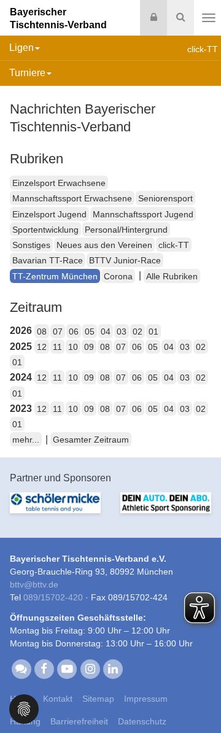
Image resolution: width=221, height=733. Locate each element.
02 (137, 331)
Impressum (146, 699)
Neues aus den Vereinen (104, 245)
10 (73, 347)
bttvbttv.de (34, 584)
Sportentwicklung (45, 230)
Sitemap (98, 699)
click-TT (173, 245)
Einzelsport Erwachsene (59, 183)
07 (58, 331)
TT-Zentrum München (55, 276)
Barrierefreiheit (79, 721)
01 (153, 331)
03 (121, 331)
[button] (24, 708)
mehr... (25, 439)
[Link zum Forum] (21, 668)
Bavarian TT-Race (47, 260)
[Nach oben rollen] (196, 698)
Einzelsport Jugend (49, 214)
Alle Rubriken (172, 276)
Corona (118, 276)
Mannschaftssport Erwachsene (72, 198)
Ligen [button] (21, 47)
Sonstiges (31, 245)
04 (105, 331)
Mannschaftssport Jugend (143, 214)
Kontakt (57, 699)
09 (89, 347)
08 (42, 331)
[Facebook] (44, 668)
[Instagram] (90, 668)
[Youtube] (67, 668)
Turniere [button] (27, 73)
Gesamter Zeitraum (91, 439)
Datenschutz (142, 721)
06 (74, 331)
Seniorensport (165, 198)
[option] (55, 509)
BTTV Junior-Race (125, 260)
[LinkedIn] (112, 668)
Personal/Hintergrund (126, 230)
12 (42, 347)
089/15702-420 (53, 597)
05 (90, 331)
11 (57, 347)
